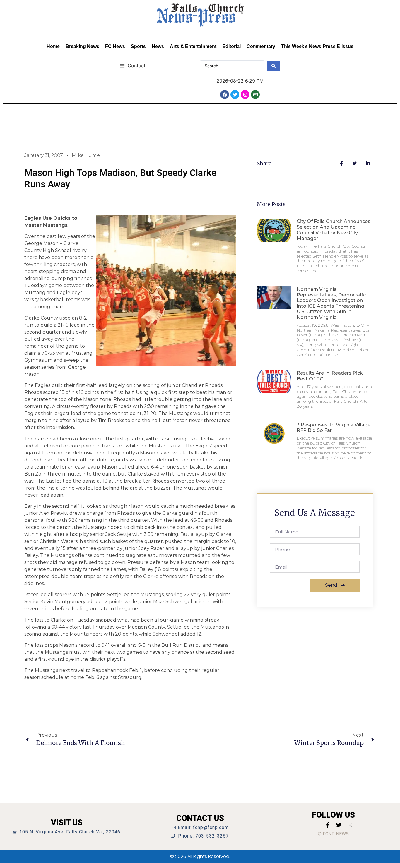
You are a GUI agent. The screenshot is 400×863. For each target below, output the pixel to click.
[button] (133, 65)
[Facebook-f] (327, 825)
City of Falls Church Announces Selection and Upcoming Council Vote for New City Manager (333, 230)
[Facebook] (224, 94)
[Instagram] (245, 94)
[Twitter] (234, 94)
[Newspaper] (255, 94)
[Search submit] (273, 66)
